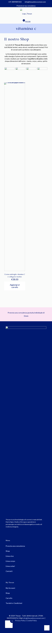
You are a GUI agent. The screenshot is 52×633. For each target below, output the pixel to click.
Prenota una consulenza (15, 546)
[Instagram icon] (27, 624)
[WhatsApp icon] (22, 624)
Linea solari (10, 566)
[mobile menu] (48, 12)
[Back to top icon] (46, 627)
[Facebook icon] (25, 624)
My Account (10, 588)
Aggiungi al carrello (15, 286)
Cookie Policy (32, 621)
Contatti (9, 571)
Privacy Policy (20, 621)
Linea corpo (10, 561)
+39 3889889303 (15, 2)
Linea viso (10, 556)
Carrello (9, 598)
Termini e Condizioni (14, 603)
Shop (8, 551)
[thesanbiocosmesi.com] (26, 13)
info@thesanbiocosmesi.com (35, 2)
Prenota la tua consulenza (26, 6)
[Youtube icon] (30, 624)
